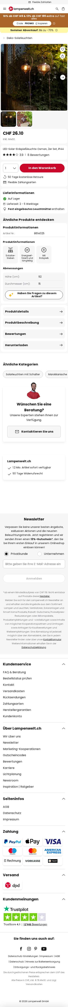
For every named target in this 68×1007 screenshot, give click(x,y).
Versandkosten (14, 691)
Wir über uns (12, 736)
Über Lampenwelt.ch (22, 728)
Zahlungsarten (13, 704)
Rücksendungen (14, 697)
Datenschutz (12, 813)
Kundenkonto (12, 716)
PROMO (32, 23)
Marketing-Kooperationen (21, 749)
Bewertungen (15, 334)
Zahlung (10, 831)
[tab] (34, 690)
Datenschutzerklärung (34, 647)
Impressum (11, 819)
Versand (11, 874)
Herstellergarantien (17, 710)
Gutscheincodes (14, 755)
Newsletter (11, 743)
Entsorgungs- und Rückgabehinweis (35, 967)
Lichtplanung (12, 774)
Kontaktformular (52, 639)
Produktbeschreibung (22, 323)
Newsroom (10, 780)
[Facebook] (23, 949)
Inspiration (10, 787)
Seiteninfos (13, 798)
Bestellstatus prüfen (17, 678)
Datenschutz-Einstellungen (23, 956)
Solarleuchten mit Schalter (23, 374)
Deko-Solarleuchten (19, 38)
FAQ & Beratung (14, 672)
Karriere (9, 768)
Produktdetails (17, 311)
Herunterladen (16, 345)
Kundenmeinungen (20, 899)
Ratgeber (27, 787)
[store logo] (23, 8)
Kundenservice (17, 664)
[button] (8, 119)
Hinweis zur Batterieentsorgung (43, 961)
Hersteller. (45, 596)
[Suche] (57, 8)
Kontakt (8, 685)
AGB (6, 807)
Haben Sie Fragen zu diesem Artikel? (36, 294)
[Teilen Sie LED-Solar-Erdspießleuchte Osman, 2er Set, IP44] (62, 56)
